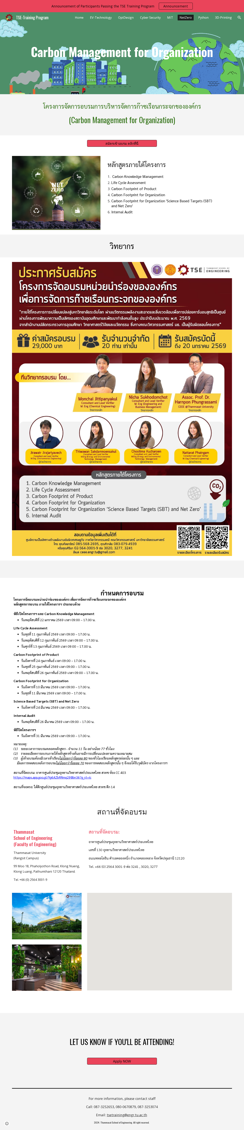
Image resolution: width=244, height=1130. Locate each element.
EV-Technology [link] (101, 17)
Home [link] (79, 17)
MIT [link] (170, 17)
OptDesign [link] (126, 17)
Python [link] (203, 17)
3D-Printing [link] (223, 17)
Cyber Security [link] (150, 17)
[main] (122, 53)
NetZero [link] (186, 17)
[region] (122, 6)
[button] (239, 17)
